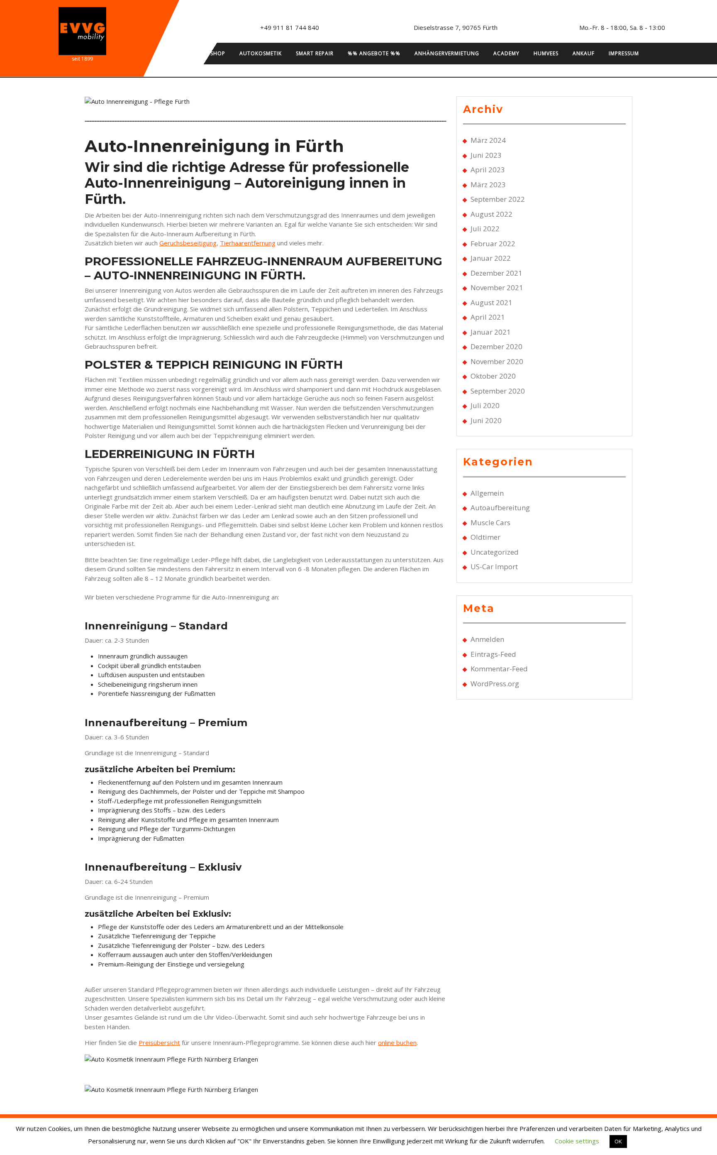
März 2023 (488, 184)
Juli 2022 (485, 228)
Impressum (624, 53)
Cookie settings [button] (577, 1141)
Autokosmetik (260, 53)
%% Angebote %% (374, 53)
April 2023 (488, 169)
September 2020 (498, 391)
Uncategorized (495, 552)
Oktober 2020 (493, 376)
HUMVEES (546, 53)
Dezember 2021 (496, 273)
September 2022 (498, 199)
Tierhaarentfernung (248, 243)
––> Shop (212, 53)
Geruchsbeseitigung (188, 243)
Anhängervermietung (447, 53)
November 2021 (497, 287)
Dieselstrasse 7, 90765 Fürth (456, 27)
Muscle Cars (490, 522)
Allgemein (487, 493)
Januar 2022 (491, 258)
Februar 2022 (493, 243)
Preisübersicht (159, 1042)
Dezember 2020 (496, 346)
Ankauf (584, 53)
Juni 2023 (486, 155)
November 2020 (497, 361)
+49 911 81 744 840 (289, 27)
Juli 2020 (485, 405)
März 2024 (488, 140)
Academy (506, 53)
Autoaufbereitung (500, 507)
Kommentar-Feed (499, 668)
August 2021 (491, 302)
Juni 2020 (486, 420)
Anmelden (487, 639)
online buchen (397, 1042)
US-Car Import (494, 566)
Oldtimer (485, 537)
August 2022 (491, 214)
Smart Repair (315, 53)
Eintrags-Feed (493, 654)
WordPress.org (495, 683)
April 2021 (488, 317)
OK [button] (618, 1141)
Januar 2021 (491, 332)
